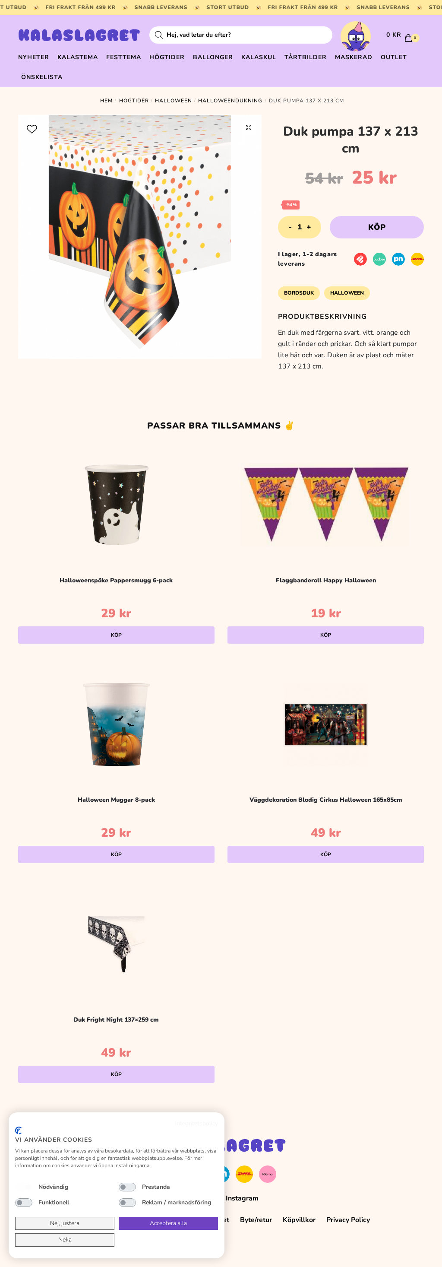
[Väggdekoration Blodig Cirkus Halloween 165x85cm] (325, 724)
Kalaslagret (79, 36)
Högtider (134, 100)
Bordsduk (299, 292)
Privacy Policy (348, 1220)
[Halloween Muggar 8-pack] (116, 724)
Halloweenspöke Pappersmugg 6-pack (116, 580)
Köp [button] (116, 635)
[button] (249, 127)
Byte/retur (256, 1220)
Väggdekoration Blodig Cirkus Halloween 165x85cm (325, 800)
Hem (106, 100)
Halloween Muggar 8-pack (116, 800)
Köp (376, 227)
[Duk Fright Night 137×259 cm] (116, 944)
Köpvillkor (299, 1220)
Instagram (242, 1198)
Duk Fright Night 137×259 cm (116, 1020)
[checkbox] (23, 1187)
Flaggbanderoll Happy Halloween (326, 580)
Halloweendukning (230, 100)
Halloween (173, 100)
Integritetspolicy (196, 1123)
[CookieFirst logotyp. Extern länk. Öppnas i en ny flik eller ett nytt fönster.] (18, 1130)
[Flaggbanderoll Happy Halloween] (325, 505)
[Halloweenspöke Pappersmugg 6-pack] (116, 505)
